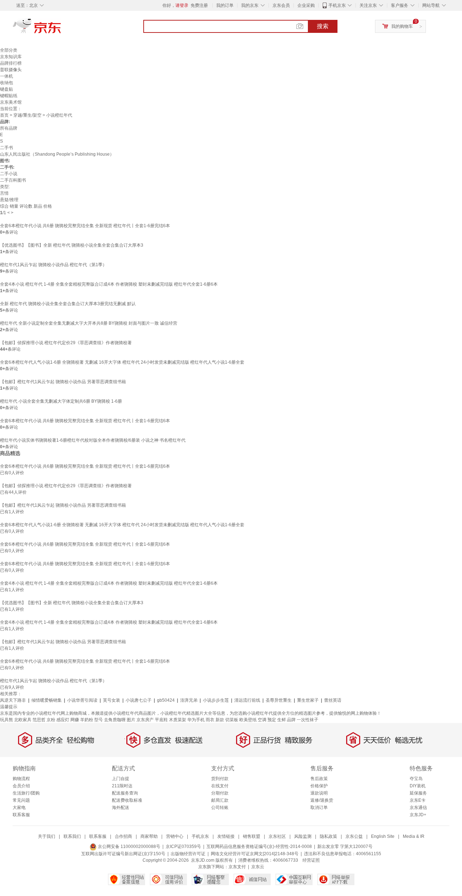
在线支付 (219, 785)
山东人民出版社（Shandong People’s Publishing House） (57, 154)
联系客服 (21, 814)
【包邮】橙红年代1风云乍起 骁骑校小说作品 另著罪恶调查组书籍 (63, 381)
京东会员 (281, 5)
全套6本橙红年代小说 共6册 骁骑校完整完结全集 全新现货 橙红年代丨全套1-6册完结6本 (85, 225)
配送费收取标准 (127, 800)
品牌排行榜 (11, 63)
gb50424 (166, 700)
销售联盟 (251, 836)
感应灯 (62, 719)
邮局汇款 (219, 800)
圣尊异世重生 (279, 700)
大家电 (19, 807)
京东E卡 (418, 800)
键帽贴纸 (8, 95)
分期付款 (219, 793)
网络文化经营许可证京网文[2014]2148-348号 (254, 853)
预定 (271, 719)
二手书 (6, 147)
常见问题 (21, 800)
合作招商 (123, 836)
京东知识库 (11, 56)
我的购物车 (402, 26)
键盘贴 (6, 89)
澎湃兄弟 (188, 700)
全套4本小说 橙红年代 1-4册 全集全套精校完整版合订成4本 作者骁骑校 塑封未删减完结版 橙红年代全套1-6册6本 (109, 284)
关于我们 (46, 836)
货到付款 (219, 778)
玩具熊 (6, 719)
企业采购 (306, 5)
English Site (383, 836)
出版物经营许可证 (188, 853)
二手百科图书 (13, 180)
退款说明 (319, 793)
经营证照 (311, 860)
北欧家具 (22, 719)
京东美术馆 (11, 102)
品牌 (291, 719)
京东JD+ (418, 814)
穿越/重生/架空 (27, 115)
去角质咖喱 (115, 719)
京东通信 (418, 807)
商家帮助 (149, 836)
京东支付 (237, 866)
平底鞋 (161, 719)
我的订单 (225, 5)
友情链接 (226, 836)
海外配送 (120, 807)
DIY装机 (418, 785)
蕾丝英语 (332, 700)
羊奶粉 (86, 719)
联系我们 (72, 836)
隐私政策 (328, 836)
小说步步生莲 (216, 700)
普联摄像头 (11, 69)
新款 (219, 719)
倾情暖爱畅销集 (46, 700)
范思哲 (38, 719)
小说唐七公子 (139, 700)
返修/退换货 (321, 800)
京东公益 (354, 836)
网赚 (74, 719)
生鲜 (281, 719)
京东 (61, 29)
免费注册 (199, 5)
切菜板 (231, 719)
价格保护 (319, 785)
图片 (131, 719)
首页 (4, 115)
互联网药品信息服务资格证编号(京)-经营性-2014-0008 (259, 846)
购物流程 (21, 778)
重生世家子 (308, 700)
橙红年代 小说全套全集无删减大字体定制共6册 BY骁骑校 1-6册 (61, 401)
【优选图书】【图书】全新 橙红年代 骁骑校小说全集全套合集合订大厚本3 (71, 245)
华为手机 (196, 719)
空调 (262, 719)
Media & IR (413, 836)
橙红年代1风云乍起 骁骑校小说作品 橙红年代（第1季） (53, 264)
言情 (4, 193)
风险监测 (302, 836)
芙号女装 (111, 700)
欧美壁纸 (248, 719)
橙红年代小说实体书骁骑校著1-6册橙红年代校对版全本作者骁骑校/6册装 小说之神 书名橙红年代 (93, 440)
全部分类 (8, 50)
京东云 (257, 866)
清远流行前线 (247, 700)
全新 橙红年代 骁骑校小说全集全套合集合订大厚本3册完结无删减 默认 (68, 303)
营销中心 (174, 836)
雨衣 (210, 719)
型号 (98, 719)
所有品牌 (8, 128)
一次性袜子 (307, 719)
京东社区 (277, 836)
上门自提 (120, 778)
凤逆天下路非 (13, 700)
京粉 (51, 719)
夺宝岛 (416, 778)
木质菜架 (177, 719)
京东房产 (145, 719)
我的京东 (249, 5)
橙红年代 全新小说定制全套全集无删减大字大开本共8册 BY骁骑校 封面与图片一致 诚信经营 (88, 323)
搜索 (322, 26)
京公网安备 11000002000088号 (128, 846)
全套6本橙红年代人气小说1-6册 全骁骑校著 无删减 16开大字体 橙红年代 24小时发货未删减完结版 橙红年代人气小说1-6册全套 (122, 362)
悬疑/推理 (9, 199)
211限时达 (122, 785)
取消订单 (319, 807)
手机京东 (337, 5)
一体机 (6, 76)
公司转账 (219, 807)
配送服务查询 (125, 793)
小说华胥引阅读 (82, 700)
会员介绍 (21, 785)
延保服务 (418, 793)
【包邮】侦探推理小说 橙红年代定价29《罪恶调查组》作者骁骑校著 (66, 342)
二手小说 (8, 173)
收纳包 (6, 82)
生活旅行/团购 (26, 793)
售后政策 (319, 778)
